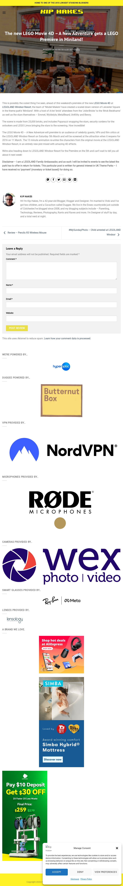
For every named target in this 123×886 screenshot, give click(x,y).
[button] (117, 848)
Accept (56, 872)
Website (9, 313)
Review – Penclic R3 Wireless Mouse (26, 232)
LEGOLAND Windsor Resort (16, 107)
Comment (11, 259)
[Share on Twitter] (58, 179)
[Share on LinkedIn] (75, 179)
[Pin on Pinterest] (69, 179)
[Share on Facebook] (53, 179)
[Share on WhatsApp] (47, 179)
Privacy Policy (86, 879)
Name (9, 285)
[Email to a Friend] (64, 179)
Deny (80, 872)
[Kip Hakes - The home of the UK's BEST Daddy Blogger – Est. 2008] (61, 12)
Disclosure (75, 879)
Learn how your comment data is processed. (67, 338)
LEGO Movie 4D (102, 103)
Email (9, 299)
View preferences (106, 872)
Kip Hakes (75, 50)
